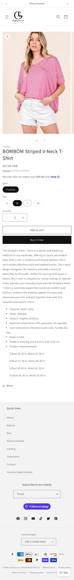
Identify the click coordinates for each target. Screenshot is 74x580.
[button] (7, 17)
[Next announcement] (67, 4)
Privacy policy (64, 567)
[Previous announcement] (6, 4)
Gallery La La (16, 567)
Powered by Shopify (31, 567)
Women (11, 425)
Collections (13, 456)
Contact (11, 464)
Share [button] (10, 385)
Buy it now (37, 239)
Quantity (7, 210)
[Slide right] (44, 140)
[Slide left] (29, 140)
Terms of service (19, 572)
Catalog (11, 448)
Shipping (6, 171)
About (10, 417)
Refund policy (49, 567)
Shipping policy (36, 572)
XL (40, 203)
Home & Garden (15, 440)
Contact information (56, 572)
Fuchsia (10, 189)
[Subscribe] (56, 494)
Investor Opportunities (19, 472)
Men (9, 433)
